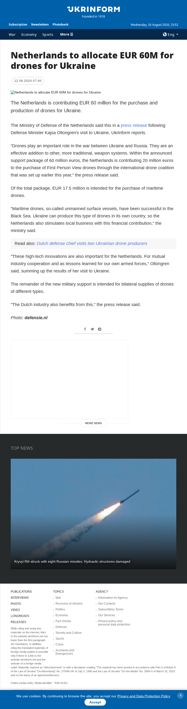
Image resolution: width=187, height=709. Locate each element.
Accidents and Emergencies (65, 652)
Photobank (60, 24)
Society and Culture (69, 632)
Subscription (18, 24)
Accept (95, 702)
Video (15, 610)
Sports (47, 34)
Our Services (106, 615)
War (12, 34)
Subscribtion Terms (110, 609)
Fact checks (63, 621)
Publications (21, 591)
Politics (60, 609)
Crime (60, 644)
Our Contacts (106, 603)
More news (93, 423)
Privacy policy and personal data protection (114, 622)
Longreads (20, 616)
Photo (16, 604)
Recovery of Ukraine (69, 603)
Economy (29, 34)
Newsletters (40, 24)
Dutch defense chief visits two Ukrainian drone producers (92, 243)
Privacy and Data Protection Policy (143, 696)
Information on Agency (113, 597)
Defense (61, 627)
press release (134, 125)
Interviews (20, 597)
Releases (18, 622)
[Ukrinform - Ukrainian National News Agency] (93, 8)
